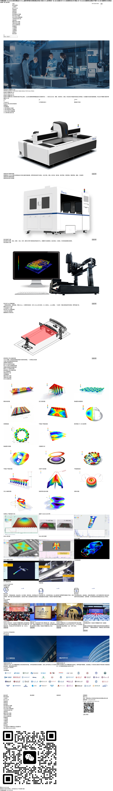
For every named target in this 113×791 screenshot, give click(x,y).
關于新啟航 (15, 5)
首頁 (13, 3)
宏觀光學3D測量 (16, 23)
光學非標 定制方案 (16, 18)
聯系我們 (14, 33)
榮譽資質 (14, 11)
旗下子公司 (15, 8)
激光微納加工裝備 (16, 14)
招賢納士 (14, 32)
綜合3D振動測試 (16, 24)
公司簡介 (14, 6)
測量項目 (14, 20)
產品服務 (14, 12)
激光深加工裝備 (16, 15)
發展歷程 (14, 9)
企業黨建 (14, 30)
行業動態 (14, 29)
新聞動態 (14, 26)
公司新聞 (14, 27)
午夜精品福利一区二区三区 (6, 790)
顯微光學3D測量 (16, 21)
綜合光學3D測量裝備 (17, 17)
